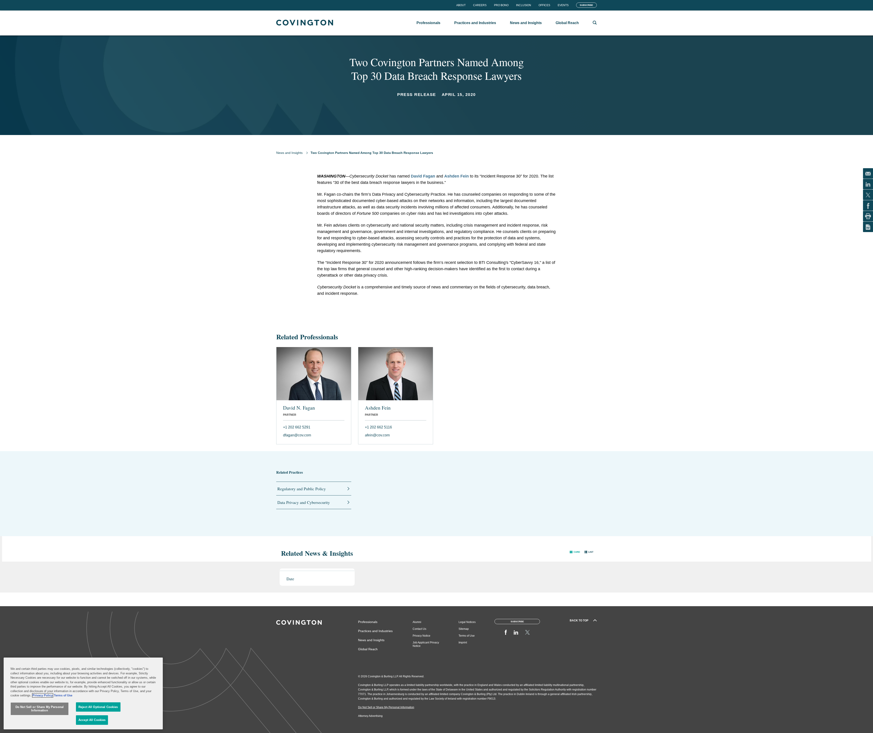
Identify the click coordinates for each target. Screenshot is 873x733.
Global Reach (368, 649)
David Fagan (423, 176)
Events (563, 5)
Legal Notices (467, 622)
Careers (480, 5)
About (461, 5)
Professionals (367, 622)
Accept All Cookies (91, 720)
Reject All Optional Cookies (98, 707)
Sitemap (464, 628)
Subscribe (586, 5)
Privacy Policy (43, 695)
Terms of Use (467, 635)
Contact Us (419, 628)
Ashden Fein (456, 176)
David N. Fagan (299, 408)
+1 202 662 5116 (378, 427)
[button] (575, 551)
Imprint (463, 642)
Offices (544, 5)
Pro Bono (501, 5)
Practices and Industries (375, 631)
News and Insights (289, 153)
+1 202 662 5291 (296, 427)
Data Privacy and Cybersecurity (303, 502)
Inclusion (523, 5)
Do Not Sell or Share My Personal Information (39, 708)
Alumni (417, 622)
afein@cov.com (377, 435)
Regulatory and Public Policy (301, 488)
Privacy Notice (421, 635)
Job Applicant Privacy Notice (426, 644)
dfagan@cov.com (297, 435)
